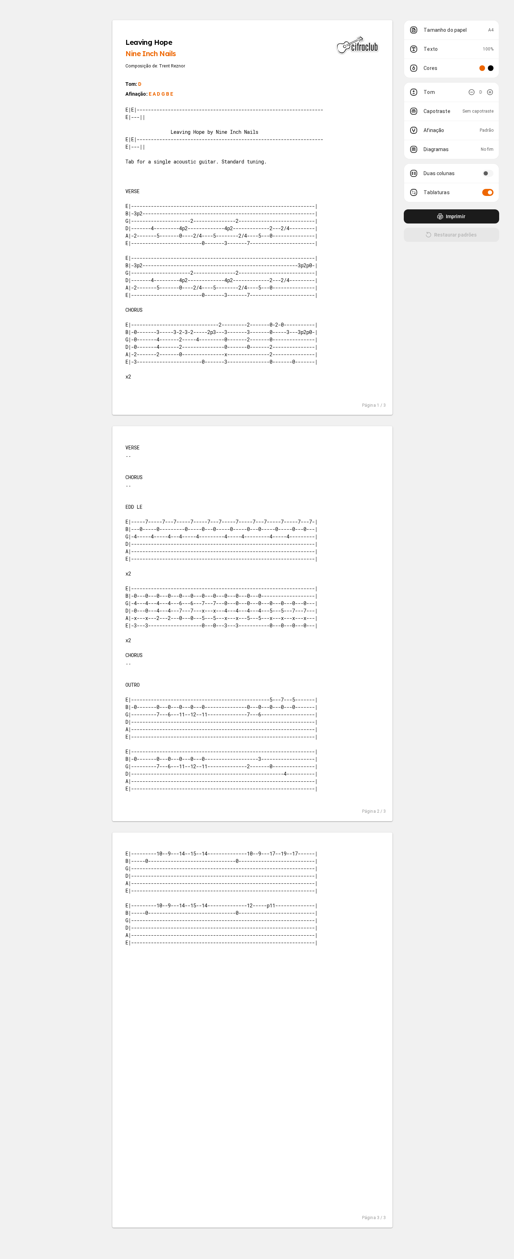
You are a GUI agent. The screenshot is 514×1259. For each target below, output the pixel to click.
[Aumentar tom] (490, 92)
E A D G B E (161, 94)
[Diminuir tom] (471, 92)
